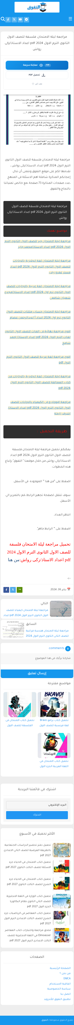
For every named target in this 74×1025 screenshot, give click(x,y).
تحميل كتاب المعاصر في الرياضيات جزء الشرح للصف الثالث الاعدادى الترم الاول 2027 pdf (27, 918)
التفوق (44, 1020)
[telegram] (26, 19)
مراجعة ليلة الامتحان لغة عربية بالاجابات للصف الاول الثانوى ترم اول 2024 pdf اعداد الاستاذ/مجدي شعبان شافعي (37, 292)
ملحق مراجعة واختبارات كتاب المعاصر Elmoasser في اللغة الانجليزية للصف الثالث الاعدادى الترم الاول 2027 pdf (28, 935)
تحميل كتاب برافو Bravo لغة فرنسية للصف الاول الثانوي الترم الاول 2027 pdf (54, 724)
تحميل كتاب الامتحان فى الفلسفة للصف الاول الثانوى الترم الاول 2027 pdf (20, 724)
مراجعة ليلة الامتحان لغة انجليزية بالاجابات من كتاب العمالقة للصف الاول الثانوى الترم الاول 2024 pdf (39, 382)
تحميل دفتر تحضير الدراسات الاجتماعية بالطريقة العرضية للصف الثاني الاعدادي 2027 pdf (27, 850)
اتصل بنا (65, 994)
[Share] (19, 590)
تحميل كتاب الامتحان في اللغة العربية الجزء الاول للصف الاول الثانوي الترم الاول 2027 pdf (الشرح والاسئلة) (54, 765)
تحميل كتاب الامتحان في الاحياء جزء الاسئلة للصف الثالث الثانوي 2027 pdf (28, 865)
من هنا (13, 559)
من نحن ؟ (65, 973)
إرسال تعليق (37, 673)
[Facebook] (6, 590)
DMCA (67, 978)
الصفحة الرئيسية (60, 968)
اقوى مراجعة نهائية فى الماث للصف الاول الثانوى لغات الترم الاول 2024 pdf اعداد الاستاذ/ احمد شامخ (38, 337)
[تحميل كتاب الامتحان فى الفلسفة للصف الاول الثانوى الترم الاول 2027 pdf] (19, 704)
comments (56, 648)
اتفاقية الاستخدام (60, 984)
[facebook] (8, 19)
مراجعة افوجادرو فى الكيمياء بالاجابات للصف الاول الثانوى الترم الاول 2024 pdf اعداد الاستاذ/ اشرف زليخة (39, 408)
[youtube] (20, 19)
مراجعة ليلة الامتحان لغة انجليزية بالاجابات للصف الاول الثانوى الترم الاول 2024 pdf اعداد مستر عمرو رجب (40, 266)
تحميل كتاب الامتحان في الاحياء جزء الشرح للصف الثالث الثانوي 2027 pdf (29, 882)
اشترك (37, 815)
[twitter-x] (14, 19)
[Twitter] (13, 590)
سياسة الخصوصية (59, 989)
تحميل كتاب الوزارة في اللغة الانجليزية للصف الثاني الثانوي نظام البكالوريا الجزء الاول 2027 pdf (28, 901)
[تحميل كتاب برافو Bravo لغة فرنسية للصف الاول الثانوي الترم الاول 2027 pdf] (54, 704)
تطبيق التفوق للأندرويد (57, 999)
